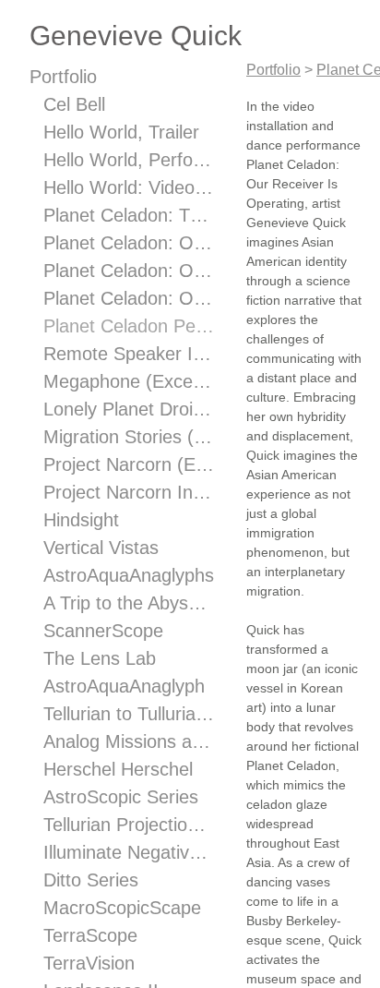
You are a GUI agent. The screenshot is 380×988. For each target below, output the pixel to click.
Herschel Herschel (118, 769)
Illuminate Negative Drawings (128, 852)
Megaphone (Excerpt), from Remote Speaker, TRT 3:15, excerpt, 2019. (128, 381)
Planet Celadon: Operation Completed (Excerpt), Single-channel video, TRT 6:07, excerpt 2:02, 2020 (128, 243)
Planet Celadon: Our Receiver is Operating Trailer (128, 298)
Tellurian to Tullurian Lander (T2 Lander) (128, 714)
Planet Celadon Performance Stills (128, 326)
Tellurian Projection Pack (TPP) (128, 824)
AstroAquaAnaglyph (124, 686)
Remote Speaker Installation (128, 353)
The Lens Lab (99, 658)
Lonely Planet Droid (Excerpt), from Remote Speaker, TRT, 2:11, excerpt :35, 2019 (128, 409)
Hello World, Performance (128, 160)
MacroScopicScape (122, 908)
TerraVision (89, 963)
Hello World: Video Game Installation (128, 187)
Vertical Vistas (101, 547)
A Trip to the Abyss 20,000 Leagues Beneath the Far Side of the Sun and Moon (128, 603)
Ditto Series (90, 880)
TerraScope (90, 935)
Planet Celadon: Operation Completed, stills (128, 270)
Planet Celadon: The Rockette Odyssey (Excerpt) (128, 215)
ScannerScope (103, 631)
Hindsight (81, 520)
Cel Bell (74, 104)
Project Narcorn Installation (128, 492)
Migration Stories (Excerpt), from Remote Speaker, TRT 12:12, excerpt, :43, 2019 (128, 437)
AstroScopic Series (120, 797)
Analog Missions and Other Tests (128, 741)
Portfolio (63, 76)
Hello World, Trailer (121, 132)
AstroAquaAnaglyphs (128, 575)
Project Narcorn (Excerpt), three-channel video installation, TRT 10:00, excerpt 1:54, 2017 (128, 464)
